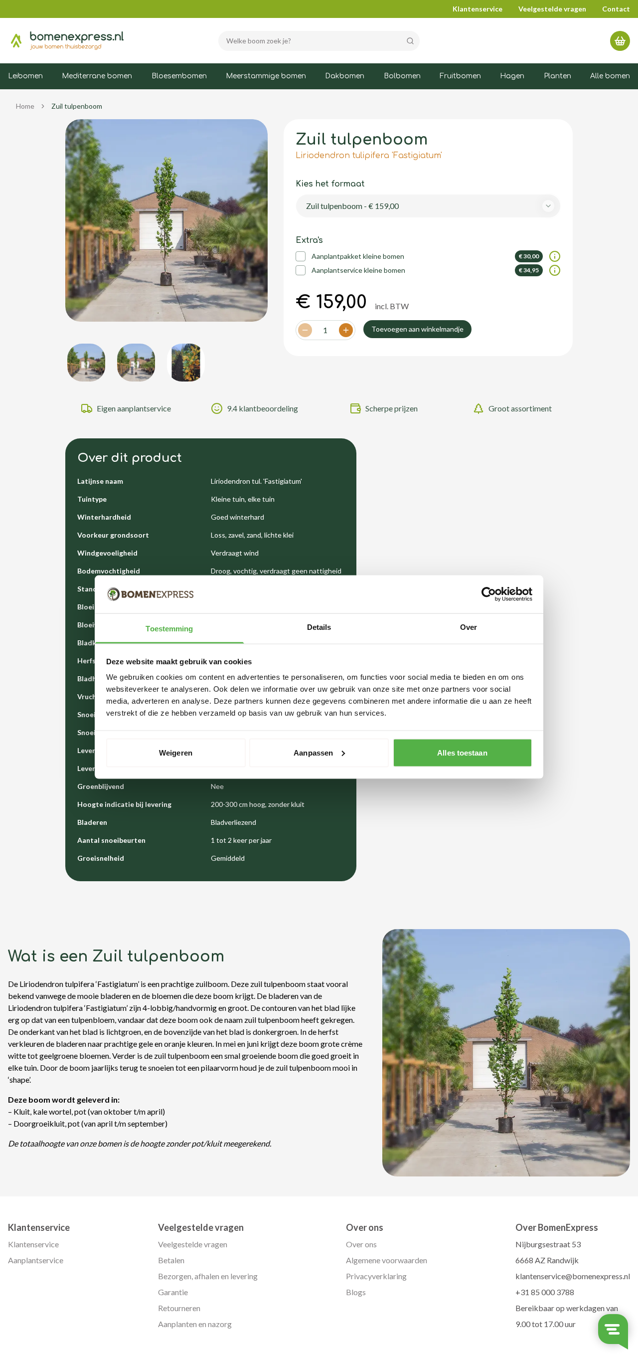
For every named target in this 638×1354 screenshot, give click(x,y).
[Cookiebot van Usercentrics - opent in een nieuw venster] (488, 594)
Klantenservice (477, 8)
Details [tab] (319, 627)
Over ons (361, 1244)
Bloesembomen (179, 76)
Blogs (356, 1292)
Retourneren (179, 1308)
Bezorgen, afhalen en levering (208, 1276)
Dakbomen (344, 76)
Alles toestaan (462, 752)
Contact (616, 8)
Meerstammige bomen (266, 76)
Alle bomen (610, 76)
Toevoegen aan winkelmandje (417, 329)
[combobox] (428, 206)
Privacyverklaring (376, 1276)
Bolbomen (402, 76)
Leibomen (25, 76)
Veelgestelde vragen (552, 8)
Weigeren (175, 752)
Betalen (171, 1260)
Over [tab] (468, 627)
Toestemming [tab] (169, 628)
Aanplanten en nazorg (195, 1324)
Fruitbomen (460, 76)
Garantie (173, 1292)
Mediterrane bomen (97, 76)
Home (25, 106)
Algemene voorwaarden (386, 1260)
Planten (557, 76)
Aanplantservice (35, 1260)
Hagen (512, 76)
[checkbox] (301, 256)
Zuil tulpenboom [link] (76, 106)
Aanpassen (313, 752)
